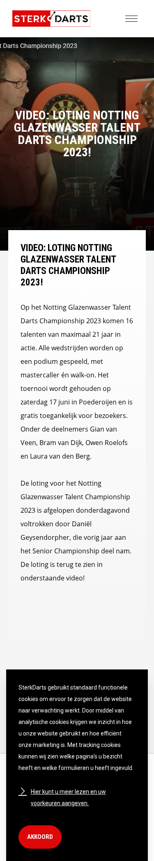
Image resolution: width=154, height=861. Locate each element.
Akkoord (40, 836)
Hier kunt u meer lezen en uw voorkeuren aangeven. (68, 797)
